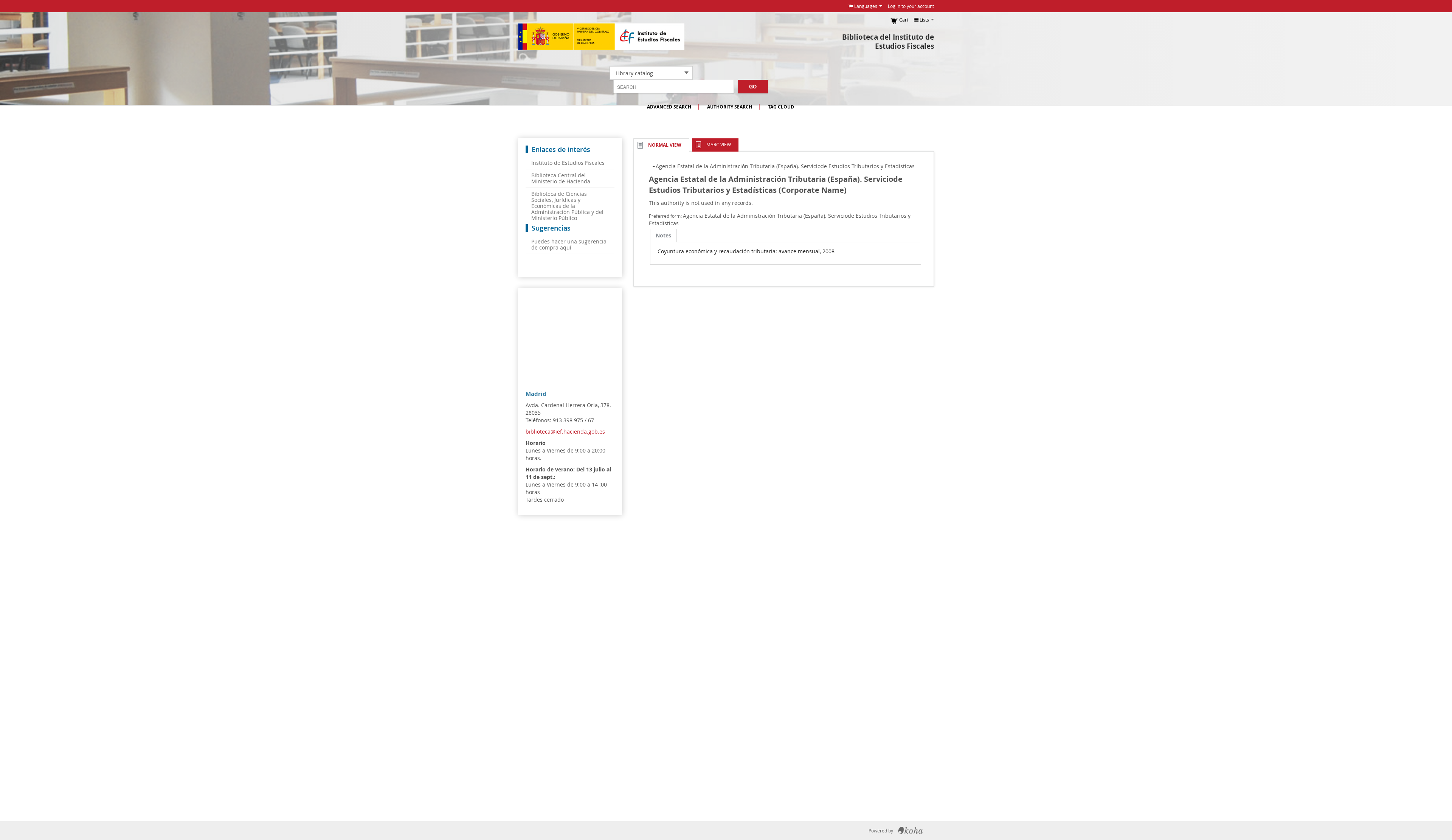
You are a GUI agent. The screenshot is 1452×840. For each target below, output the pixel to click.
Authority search (729, 107)
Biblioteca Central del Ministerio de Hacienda (560, 178)
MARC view (718, 144)
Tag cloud (781, 107)
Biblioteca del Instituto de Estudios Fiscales (888, 41)
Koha (910, 830)
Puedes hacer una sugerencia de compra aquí (569, 244)
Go (753, 86)
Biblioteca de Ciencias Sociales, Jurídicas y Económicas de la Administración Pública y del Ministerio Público (567, 206)
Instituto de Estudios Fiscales (601, 36)
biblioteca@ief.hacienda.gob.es (565, 431)
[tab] (663, 235)
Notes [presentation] (663, 235)
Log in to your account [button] (911, 6)
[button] (865, 6)
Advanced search (669, 107)
